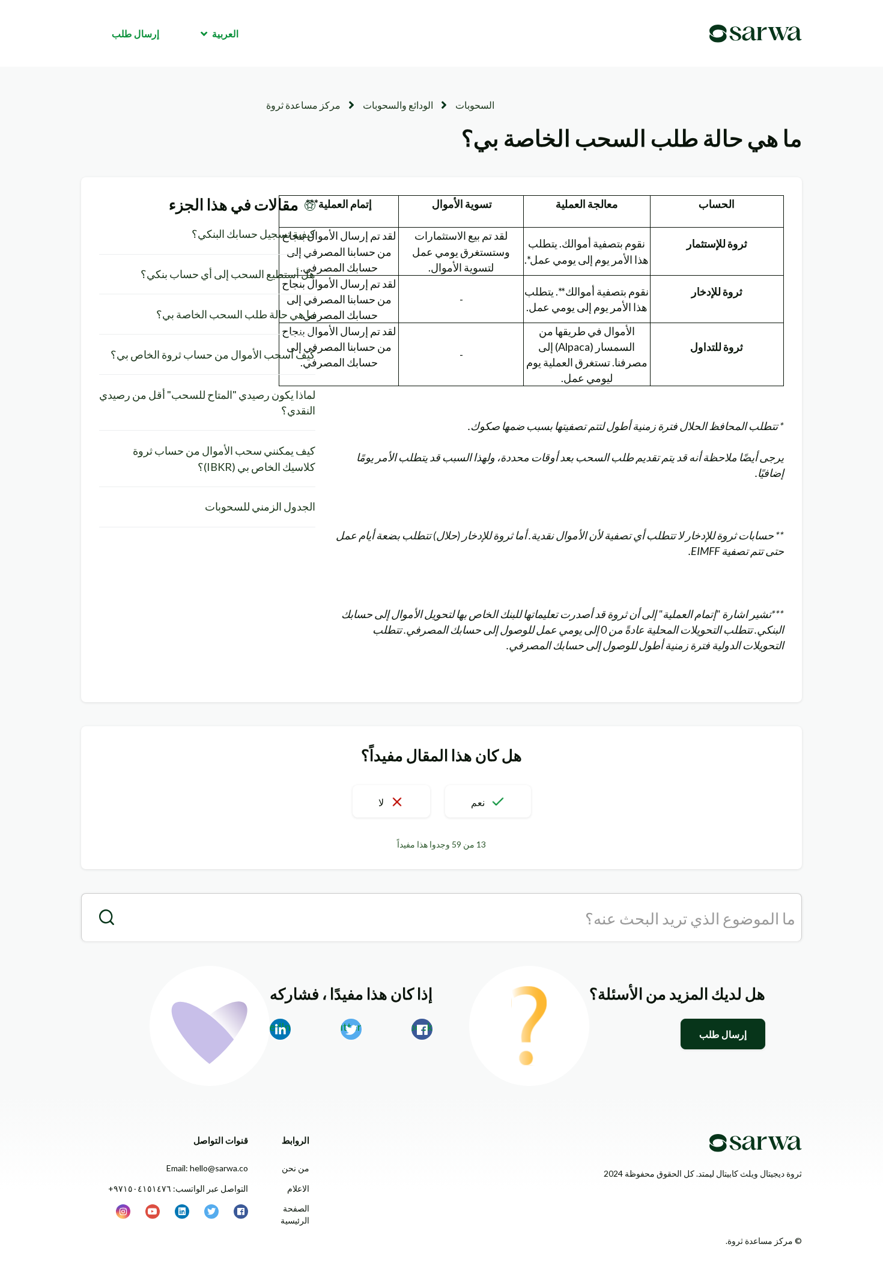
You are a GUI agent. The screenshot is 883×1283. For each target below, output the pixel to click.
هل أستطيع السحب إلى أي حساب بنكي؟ (228, 274)
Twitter (351, 1026)
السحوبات (474, 105)
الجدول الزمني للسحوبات (260, 506)
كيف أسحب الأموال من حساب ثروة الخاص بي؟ (213, 354)
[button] (488, 801)
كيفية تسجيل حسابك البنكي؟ (253, 233)
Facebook (421, 1026)
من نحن (295, 1168)
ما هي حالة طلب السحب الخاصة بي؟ (235, 314)
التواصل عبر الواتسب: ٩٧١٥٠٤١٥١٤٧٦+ (178, 1188)
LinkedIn (280, 1026)
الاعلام (298, 1188)
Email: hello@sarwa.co (207, 1168)
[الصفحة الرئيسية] (755, 34)
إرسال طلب (135, 33)
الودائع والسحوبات (398, 105)
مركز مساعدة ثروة (303, 105)
